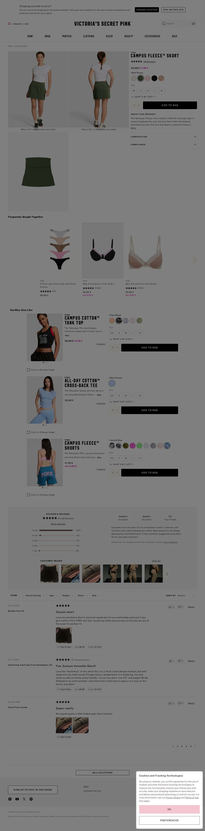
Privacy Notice (173, 797)
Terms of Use (192, 797)
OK (169, 809)
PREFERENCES (169, 820)
